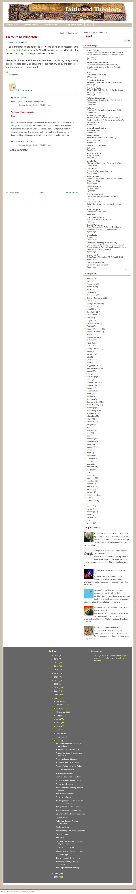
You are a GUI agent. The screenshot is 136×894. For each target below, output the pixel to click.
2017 (56, 663)
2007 (56, 698)
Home (42, 192)
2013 (56, 677)
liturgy (89, 469)
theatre (90, 514)
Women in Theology (96, 116)
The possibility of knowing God (69, 810)
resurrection (92, 495)
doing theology (93, 405)
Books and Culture (95, 217)
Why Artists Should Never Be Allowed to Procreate (106, 163)
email (111, 658)
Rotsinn (90, 108)
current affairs (93, 391)
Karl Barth (91, 312)
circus (89, 379)
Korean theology (94, 315)
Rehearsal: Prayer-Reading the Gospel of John (104, 82)
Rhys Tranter (92, 169)
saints (89, 498)
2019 (56, 655)
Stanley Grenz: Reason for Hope (69, 851)
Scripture (91, 334)
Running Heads (94, 202)
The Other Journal (95, 194)
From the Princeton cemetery (68, 777)
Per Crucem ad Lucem (97, 146)
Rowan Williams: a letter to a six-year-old (111, 533)
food (89, 436)
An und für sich (94, 153)
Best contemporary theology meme (70, 831)
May (58, 726)
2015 (56, 670)
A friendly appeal (63, 854)
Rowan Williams (93, 332)
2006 (56, 873)
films (89, 433)
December (61, 701)
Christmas (91, 295)
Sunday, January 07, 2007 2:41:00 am (35, 105)
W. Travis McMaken (20, 112)
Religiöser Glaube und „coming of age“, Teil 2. (104, 110)
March (59, 733)
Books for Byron (62, 827)
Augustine (91, 284)
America (90, 278)
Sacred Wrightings (95, 225)
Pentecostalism (93, 323)
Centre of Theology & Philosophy (102, 243)
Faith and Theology (6, 891)
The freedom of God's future (68, 858)
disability (90, 399)
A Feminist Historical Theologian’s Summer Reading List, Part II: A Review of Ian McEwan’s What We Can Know (105, 120)
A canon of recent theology (67, 759)
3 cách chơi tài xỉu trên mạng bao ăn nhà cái (104, 204)
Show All (127, 270)
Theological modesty (64, 773)
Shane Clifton (93, 136)
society (90, 506)
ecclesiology (92, 410)
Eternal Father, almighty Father (69, 766)
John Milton (92, 309)
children (90, 374)
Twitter (90, 346)
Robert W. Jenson (94, 329)
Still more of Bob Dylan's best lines (70, 814)
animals (90, 354)
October (60, 708)
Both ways (91, 148)
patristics (91, 481)
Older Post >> (72, 192)
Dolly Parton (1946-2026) (96, 75)
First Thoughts (93, 209)
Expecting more (62, 834)
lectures (90, 461)
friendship (91, 441)
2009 (56, 691)
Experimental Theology (97, 62)
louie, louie (92, 235)
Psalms (90, 326)
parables (90, 478)
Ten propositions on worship (67, 868)
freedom (90, 439)
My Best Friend (93, 189)
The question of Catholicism (67, 807)
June (58, 723)
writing (90, 523)
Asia (89, 281)
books (89, 371)
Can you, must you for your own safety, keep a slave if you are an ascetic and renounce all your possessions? (105, 54)
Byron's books (62, 817)
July (58, 719)
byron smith (16, 97)
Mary (89, 318)
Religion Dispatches (96, 98)
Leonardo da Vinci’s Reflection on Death (102, 196)
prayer (90, 492)
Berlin (89, 289)
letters (89, 464)
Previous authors (31, 25)
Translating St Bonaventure (67, 749)
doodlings (91, 408)
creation (90, 385)
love (89, 472)
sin (88, 503)
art (88, 357)
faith (89, 427)
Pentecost (91, 237)
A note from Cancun (64, 784)
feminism (91, 430)
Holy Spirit (91, 306)
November (61, 705)
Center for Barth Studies (17, 50)
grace (89, 444)
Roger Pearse (93, 50)
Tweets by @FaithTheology (95, 32)
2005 (56, 877)
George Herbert (93, 303)
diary (89, 396)
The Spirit (60, 838)
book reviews (92, 368)
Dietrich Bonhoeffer (95, 298)
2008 (56, 695)
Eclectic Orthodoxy (95, 80)
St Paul (90, 340)
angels (90, 351)
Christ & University (95, 263)
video (89, 520)
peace (89, 484)
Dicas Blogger (30, 891)
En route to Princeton (21, 37)
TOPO (133, 891)
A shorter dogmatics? (65, 770)
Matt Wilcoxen (12, 25)
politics (90, 489)
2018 (56, 659)
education (91, 416)
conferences (92, 382)
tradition (90, 517)
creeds (90, 388)
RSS (89, 25)
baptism (90, 363)
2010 (56, 687)
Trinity (89, 343)
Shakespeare (92, 337)
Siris (89, 72)
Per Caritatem (93, 176)
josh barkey (92, 161)
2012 (56, 680)
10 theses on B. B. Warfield (67, 762)
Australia (90, 287)
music (89, 475)
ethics (89, 419)
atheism (90, 360)
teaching (90, 512)
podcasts (91, 486)
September (61, 712)
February (60, 737)
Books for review (50, 25)
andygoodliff (92, 255)
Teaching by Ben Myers (72, 25)
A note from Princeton (65, 797)
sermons (90, 500)
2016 (56, 666)
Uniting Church (93, 349)
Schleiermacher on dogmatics (68, 780)
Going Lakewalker (93, 156)
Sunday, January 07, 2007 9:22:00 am (35, 145)
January (60, 740)
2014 (56, 673)
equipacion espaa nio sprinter (98, 265)
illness (89, 455)
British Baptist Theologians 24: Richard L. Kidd (105, 257)
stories (90, 509)
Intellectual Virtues (94, 130)
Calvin (89, 292)
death (89, 394)
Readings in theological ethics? (107, 627)
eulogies (90, 424)
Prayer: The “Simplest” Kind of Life (100, 171)
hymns (90, 450)
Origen (90, 320)
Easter (90, 301)
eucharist (91, 422)
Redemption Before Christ (97, 212)
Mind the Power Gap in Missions (99, 219)
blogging (90, 365)
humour (90, 447)
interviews (91, 458)
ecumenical (92, 413)
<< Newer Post (12, 192)
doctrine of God (93, 402)
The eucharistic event (65, 794)
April (58, 730)
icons (89, 453)
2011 (56, 684)
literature (91, 467)
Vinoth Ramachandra (96, 128)
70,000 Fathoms (94, 186)
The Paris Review (94, 88)
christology (91, 377)
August (59, 715)
